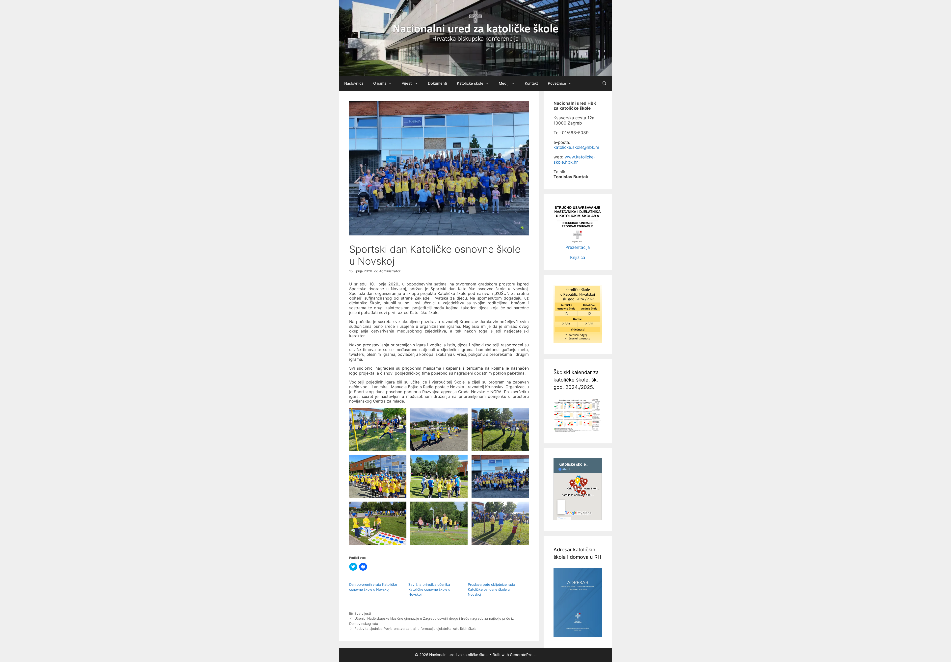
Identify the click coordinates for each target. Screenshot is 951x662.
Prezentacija (577, 247)
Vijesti (407, 83)
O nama (379, 83)
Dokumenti (437, 83)
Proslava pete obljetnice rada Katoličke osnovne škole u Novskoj (491, 589)
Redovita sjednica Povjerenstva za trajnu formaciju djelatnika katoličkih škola (415, 629)
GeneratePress (523, 654)
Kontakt (531, 83)
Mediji (504, 83)
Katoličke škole (470, 83)
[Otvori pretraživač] (604, 83)
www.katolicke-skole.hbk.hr (575, 159)
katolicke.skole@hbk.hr (576, 147)
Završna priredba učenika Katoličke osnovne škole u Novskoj (429, 589)
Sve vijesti (362, 613)
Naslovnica (353, 83)
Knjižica (577, 257)
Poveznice (557, 83)
